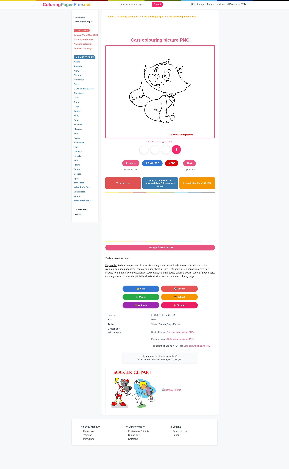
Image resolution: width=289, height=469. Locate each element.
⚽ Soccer (179, 288)
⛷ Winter (141, 297)
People (77, 156)
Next (189, 163)
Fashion (78, 124)
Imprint (77, 214)
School (77, 169)
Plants (77, 165)
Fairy (76, 115)
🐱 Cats (141, 288)
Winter (77, 196)
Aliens (77, 62)
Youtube (87, 435)
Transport (79, 182)
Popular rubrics (215, 4)
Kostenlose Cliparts (138, 431)
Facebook (88, 431)
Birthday (78, 75)
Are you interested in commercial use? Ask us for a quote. (160, 183)
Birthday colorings (83, 39)
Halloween (79, 142)
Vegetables (79, 192)
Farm (76, 120)
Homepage (79, 17)
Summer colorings (83, 48)
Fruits (77, 138)
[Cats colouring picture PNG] (160, 136)
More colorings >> (83, 200)
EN (242, 4)
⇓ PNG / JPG (152, 163)
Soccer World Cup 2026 (86, 35)
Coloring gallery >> (83, 21)
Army (76, 71)
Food (76, 133)
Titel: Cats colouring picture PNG (160, 142)
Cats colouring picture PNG (180, 332)
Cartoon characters (84, 89)
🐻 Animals (141, 305)
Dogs (76, 106)
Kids (76, 147)
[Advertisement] (160, 27)
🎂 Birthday (179, 305)
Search (158, 4)
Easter (77, 111)
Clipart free (134, 435)
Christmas (79, 93)
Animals (78, 66)
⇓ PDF (171, 163)
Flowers (78, 129)
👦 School (179, 297)
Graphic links (81, 209)
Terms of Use (123, 183)
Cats (76, 97)
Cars (76, 84)
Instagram (88, 439)
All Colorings (197, 4)
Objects (78, 151)
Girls (76, 102)
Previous (130, 163)
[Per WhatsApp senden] (165, 149)
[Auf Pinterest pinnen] (154, 149)
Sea (76, 160)
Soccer (77, 174)
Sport (76, 178)
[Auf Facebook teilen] (143, 149)
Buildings (79, 79)
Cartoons (133, 439)
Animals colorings (83, 44)
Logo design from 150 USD (197, 183)
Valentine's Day (82, 187)
